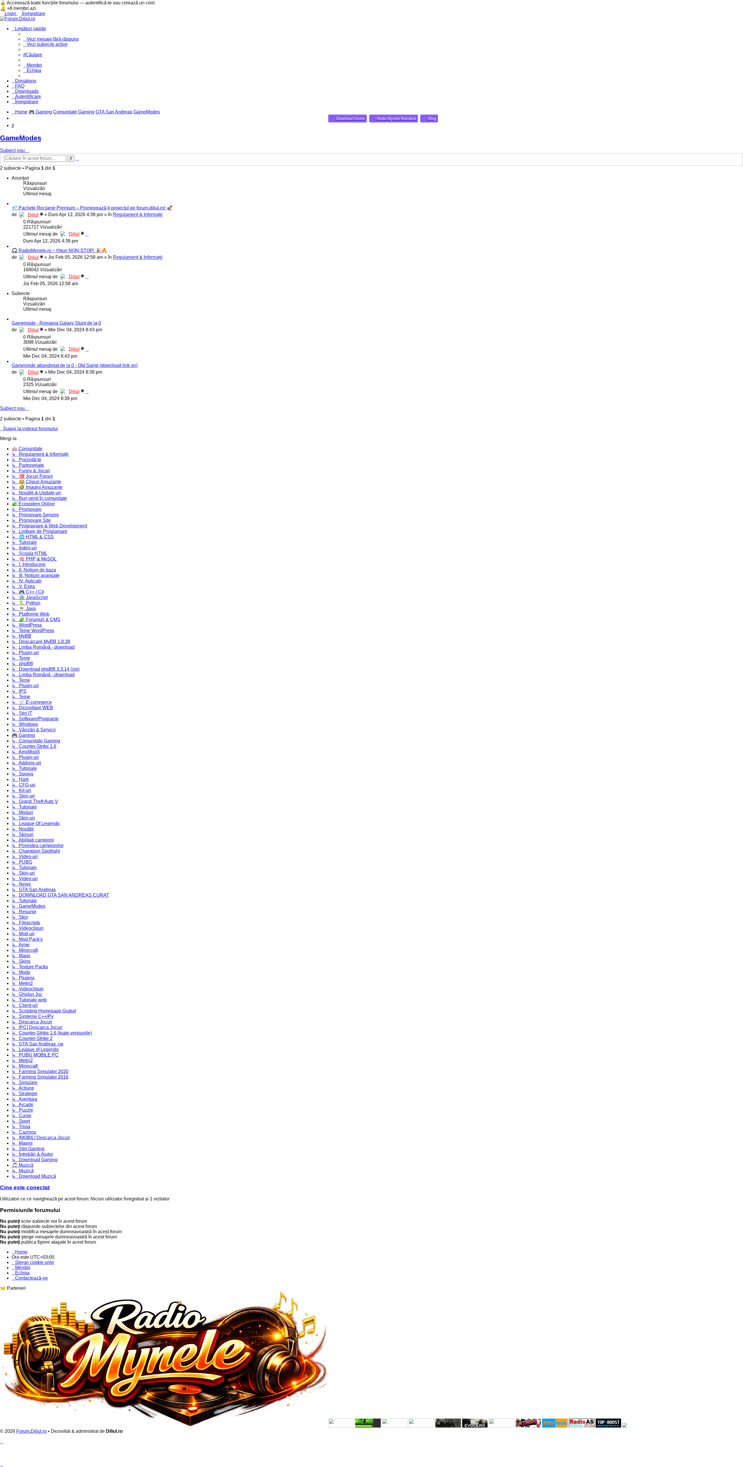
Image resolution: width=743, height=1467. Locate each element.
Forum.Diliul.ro (31, 1431)
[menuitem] (32, 54)
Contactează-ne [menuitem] (31, 1278)
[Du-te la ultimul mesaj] (87, 233)
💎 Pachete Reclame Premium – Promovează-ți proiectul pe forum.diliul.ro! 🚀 (92, 207)
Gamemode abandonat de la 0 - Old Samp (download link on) (75, 365)
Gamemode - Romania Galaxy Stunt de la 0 (56, 323)
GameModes (20, 138)
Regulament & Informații (138, 214)
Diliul (33, 214)
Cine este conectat (25, 1187)
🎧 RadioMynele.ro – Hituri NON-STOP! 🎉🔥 (59, 250)
